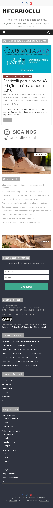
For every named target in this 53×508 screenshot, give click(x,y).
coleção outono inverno (18, 98)
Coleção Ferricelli (11, 76)
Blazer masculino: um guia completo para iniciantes (22, 191)
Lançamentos (9, 23)
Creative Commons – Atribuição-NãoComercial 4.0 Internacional (24, 326)
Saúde (6, 465)
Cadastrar (26, 286)
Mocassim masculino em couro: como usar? (19, 365)
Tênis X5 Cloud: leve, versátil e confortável (18, 214)
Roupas (7, 446)
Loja (3, 481)
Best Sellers (22, 23)
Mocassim (23, 26)
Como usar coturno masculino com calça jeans (20, 361)
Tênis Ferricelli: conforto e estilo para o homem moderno (24, 203)
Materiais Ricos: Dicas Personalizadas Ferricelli (20, 341)
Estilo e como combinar (11, 431)
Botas (32, 26)
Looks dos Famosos (12, 442)
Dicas (6, 422)
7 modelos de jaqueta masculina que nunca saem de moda (25, 195)
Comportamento (8, 473)
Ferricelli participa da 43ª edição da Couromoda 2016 (25, 85)
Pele (6, 453)
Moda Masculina (25, 76)
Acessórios (8, 434)
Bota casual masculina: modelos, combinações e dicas (23, 207)
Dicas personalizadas (10, 477)
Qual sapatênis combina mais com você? (18, 345)
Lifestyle (5, 469)
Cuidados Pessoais (9, 450)
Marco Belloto (22, 94)
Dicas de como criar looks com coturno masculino (22, 353)
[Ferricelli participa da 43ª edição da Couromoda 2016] (26, 46)
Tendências (8, 426)
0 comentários (35, 94)
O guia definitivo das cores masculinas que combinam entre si (26, 211)
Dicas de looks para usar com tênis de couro (19, 349)
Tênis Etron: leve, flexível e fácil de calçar (18, 218)
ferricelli (30, 101)
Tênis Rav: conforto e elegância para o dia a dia (21, 199)
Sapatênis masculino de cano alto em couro (19, 357)
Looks (6, 438)
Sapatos (46, 23)
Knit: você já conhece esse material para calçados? (22, 222)
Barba (6, 461)
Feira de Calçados (20, 101)
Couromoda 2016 (34, 98)
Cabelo (7, 457)
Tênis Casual (35, 23)
